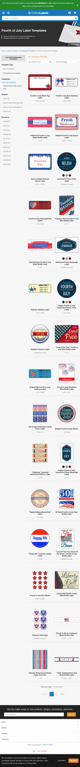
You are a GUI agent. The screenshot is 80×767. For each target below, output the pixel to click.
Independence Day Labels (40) (12, 87)
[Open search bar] (8, 13)
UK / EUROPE (42, 751)
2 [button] (56, 694)
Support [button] (5, 733)
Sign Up (71, 714)
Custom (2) (7, 111)
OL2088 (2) (7, 151)
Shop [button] (4, 722)
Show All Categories (9, 82)
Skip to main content (7, 5)
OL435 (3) (6, 130)
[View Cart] (75, 13)
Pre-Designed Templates (27, 51)
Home (4, 51)
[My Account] (69, 13)
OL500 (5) (6, 121)
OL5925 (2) (7, 160)
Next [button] (62, 694)
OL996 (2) (6, 147)
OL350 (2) (6, 143)
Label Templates (12, 51)
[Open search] (76, 18)
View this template (73, 45)
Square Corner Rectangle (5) (12, 107)
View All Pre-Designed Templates (13, 58)
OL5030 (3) (7, 134)
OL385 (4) (6, 126)
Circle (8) (6, 99)
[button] (3, 13)
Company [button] (5, 739)
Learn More (61, 760)
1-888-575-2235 (47, 745)
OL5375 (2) (7, 156)
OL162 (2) (6, 138)
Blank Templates (8, 69)
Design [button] (4, 728)
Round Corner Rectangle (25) (13, 103)
